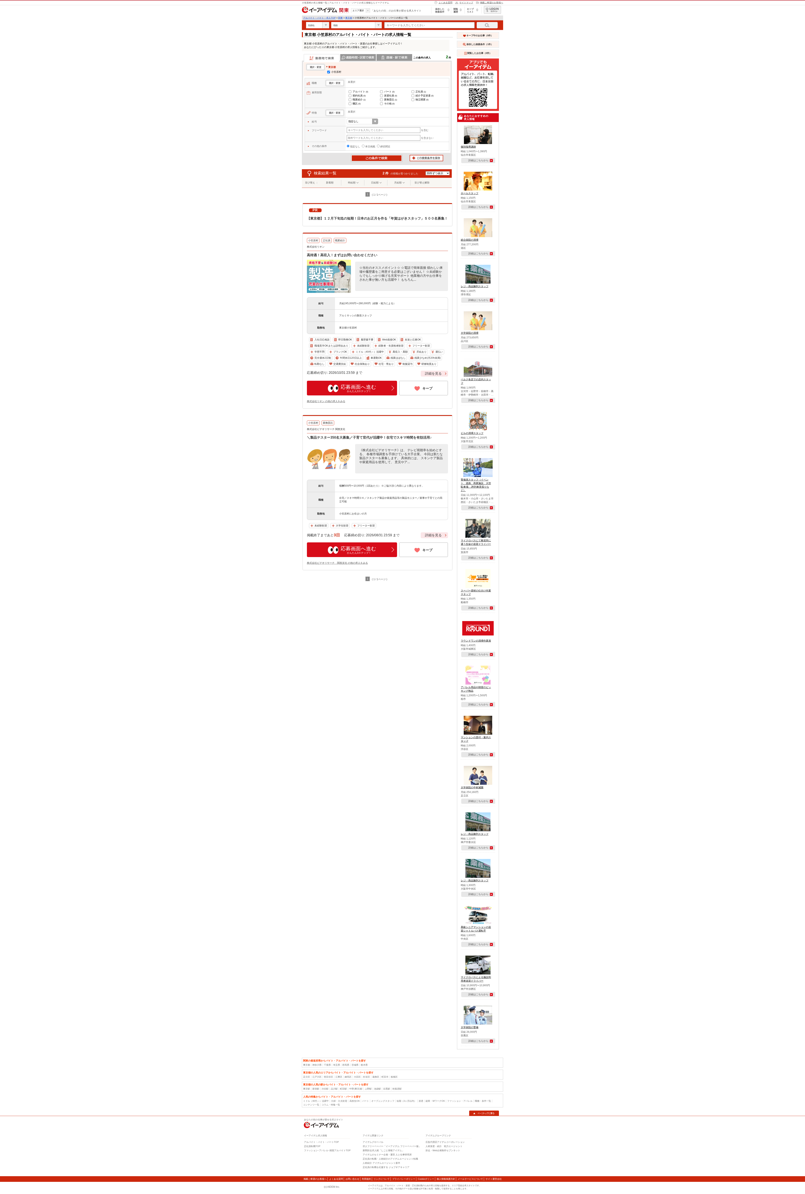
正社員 (420, 91)
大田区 (357, 1077)
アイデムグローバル (373, 1142)
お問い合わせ (352, 1179)
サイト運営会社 (494, 1179)
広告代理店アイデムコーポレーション (445, 1142)
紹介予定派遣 (424, 95)
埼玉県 (336, 1065)
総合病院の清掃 (469, 239)
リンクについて (382, 1179)
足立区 (306, 1077)
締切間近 (385, 146)
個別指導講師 (468, 146)
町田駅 (343, 1088)
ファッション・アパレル (460, 1101)
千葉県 (327, 1065)
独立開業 (421, 99)
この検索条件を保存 (426, 158)
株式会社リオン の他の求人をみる (326, 401)
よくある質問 (445, 2)
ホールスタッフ (469, 193)
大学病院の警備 (469, 1027)
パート (389, 91)
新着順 (330, 182)
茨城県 (355, 1065)
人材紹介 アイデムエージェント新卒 (381, 1163)
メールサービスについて (470, 1179)
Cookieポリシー (426, 1179)
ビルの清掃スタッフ (472, 433)
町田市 (385, 1077)
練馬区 (348, 1077)
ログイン (492, 10)
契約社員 (359, 95)
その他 (389, 103)
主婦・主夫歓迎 (339, 1101)
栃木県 (364, 1065)
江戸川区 (317, 1077)
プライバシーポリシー (403, 1179)
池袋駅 (377, 1088)
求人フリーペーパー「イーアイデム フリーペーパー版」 (392, 1146)
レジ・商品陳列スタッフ (474, 286)
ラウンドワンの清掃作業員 (476, 640)
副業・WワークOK (435, 1101)
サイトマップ (466, 2)
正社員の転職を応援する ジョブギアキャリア (386, 1167)
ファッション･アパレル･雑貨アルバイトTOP (327, 1150)
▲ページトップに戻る (484, 1113)
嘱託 (357, 103)
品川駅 (334, 1088)
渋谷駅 (325, 1088)
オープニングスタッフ (382, 1101)
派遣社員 (390, 95)
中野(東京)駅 (355, 1088)
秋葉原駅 (397, 1088)
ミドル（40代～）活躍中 (316, 1101)
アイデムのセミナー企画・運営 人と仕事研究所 (387, 1154)
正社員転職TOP (312, 1146)
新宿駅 (315, 1088)
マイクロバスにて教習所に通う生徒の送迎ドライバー (476, 542)
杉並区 (366, 1077)
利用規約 (366, 1179)
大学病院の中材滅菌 (472, 787)
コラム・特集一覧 (331, 1104)
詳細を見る (433, 373)
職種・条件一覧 (483, 1101)
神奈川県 (317, 1065)
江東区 (338, 1077)
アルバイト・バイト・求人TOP (319, 18)
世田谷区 (328, 1077)
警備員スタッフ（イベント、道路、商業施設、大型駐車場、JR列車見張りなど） (476, 485)
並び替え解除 (422, 182)
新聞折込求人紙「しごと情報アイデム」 (383, 1150)
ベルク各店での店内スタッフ (476, 381)
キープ (427, 388)
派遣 (421, 1101)
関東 (340, 18)
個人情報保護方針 (446, 1179)
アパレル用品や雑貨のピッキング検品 (476, 689)
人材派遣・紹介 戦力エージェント (444, 1146)
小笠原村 (336, 71)
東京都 (348, 18)
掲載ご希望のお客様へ (491, 2)
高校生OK (354, 1101)
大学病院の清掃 (469, 332)
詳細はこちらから (478, 160)
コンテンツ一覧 (311, 1104)
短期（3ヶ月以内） (406, 1101)
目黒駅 (386, 1088)
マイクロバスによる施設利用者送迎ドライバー (476, 979)
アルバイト (360, 91)
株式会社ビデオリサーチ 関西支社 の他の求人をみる (337, 562)
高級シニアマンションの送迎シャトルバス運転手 (476, 929)
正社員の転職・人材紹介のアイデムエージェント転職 (390, 1159)
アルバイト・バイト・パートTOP (321, 1142)
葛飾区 (375, 1077)
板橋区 (394, 1077)
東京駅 (306, 1088)
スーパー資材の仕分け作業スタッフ (476, 592)
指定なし (355, 146)
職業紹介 (359, 99)
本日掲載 (370, 146)
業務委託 (390, 99)
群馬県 (345, 1065)
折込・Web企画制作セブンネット (443, 1150)
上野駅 (368, 1088)
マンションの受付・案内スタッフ (476, 739)
